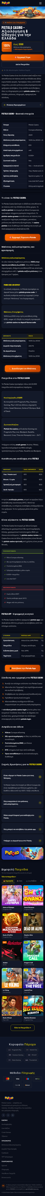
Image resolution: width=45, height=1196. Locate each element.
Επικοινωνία (6, 1177)
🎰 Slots (19, 881)
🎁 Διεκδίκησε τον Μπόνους (22, 368)
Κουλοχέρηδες (7, 1124)
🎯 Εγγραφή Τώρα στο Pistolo (22, 237)
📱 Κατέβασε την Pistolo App (22, 668)
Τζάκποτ (5, 1136)
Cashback (5, 1153)
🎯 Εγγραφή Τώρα (22, 57)
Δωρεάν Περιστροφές (9, 1149)
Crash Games (6, 1132)
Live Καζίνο (6, 1128)
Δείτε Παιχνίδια (22, 64)
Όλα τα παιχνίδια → (9, 877)
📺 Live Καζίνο (31, 881)
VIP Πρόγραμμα (7, 1157)
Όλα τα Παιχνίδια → (22, 1028)
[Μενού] (41, 3)
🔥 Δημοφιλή (8, 881)
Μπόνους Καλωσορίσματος (11, 1145)
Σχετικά (4, 1165)
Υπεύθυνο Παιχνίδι (8, 1173)
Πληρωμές (5, 1169)
